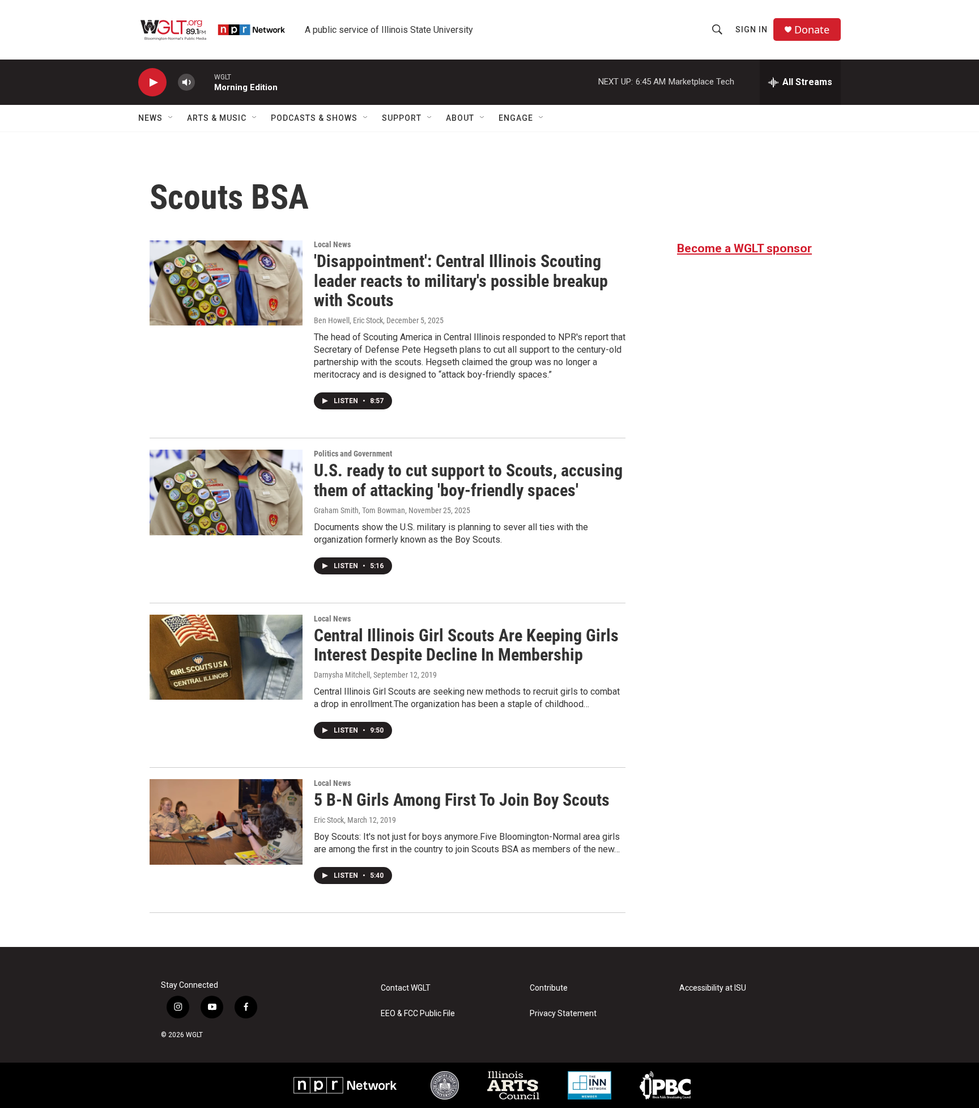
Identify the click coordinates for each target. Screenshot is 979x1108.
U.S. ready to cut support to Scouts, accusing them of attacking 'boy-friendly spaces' (468, 480)
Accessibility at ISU (712, 988)
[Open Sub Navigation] (171, 117)
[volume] (186, 82)
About (460, 117)
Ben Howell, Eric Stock (348, 320)
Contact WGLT (406, 988)
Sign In (751, 29)
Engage (516, 117)
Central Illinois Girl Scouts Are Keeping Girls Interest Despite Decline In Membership (466, 645)
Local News (332, 244)
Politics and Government (353, 453)
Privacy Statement (563, 1013)
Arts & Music (216, 117)
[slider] (204, 82)
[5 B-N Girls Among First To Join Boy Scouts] (226, 821)
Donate (811, 30)
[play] (152, 82)
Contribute (549, 988)
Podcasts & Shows (314, 117)
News (150, 117)
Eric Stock (329, 819)
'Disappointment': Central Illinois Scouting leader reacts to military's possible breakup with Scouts (461, 281)
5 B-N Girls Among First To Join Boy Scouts (462, 800)
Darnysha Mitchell (342, 674)
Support (402, 117)
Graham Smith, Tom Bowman (359, 510)
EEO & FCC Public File (418, 1013)
